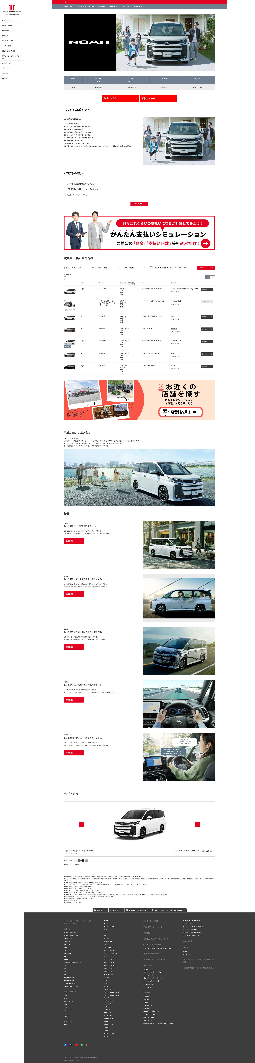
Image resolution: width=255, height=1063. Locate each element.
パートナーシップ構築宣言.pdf (191, 935)
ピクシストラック (108, 1025)
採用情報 (186, 941)
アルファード (67, 1007)
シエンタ (66, 1019)
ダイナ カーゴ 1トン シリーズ (111, 992)
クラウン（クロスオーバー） (111, 953)
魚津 (172, 353)
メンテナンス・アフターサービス (155, 959)
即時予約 (204, 289)
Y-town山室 (67, 941)
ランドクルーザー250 (109, 965)
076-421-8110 (175, 369)
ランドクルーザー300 (109, 968)
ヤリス (65, 1004)
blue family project (148, 1017)
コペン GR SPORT (108, 974)
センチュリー (107, 1036)
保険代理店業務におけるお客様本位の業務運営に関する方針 (159, 1024)
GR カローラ (107, 983)
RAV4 (105, 932)
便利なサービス (149, 965)
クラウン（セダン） (109, 950)
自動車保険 (146, 969)
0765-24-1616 (175, 356)
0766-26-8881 (175, 332)
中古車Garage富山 (69, 977)
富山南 (173, 366)
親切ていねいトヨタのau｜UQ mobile (153, 978)
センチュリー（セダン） (110, 1033)
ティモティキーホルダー (149, 1014)
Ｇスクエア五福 (176, 301)
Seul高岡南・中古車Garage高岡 (72, 962)
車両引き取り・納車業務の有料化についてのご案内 (157, 948)
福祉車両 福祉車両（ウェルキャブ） (157, 939)
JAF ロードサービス (148, 975)
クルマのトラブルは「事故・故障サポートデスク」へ (199, 960)
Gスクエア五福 (68, 938)
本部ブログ (186, 954)
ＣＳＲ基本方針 (147, 1005)
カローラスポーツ (68, 1001)
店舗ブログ (186, 951)
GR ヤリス (106, 977)
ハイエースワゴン (68, 1022)
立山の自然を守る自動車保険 (151, 1011)
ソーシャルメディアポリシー (191, 929)
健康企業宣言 (147, 999)
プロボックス (107, 1013)
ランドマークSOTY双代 (70, 933)
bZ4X (105, 944)
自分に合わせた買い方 (151, 953)
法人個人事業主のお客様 (152, 944)
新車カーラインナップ (72, 991)
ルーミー (66, 998)
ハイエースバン (108, 1004)
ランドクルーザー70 (109, 962)
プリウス (106, 921)
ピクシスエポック (108, 1019)
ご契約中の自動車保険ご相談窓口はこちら (198, 968)
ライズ (105, 935)
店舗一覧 (137, 6)
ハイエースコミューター (110, 1001)
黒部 (65, 974)
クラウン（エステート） (110, 959)
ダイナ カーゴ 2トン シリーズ (111, 995)
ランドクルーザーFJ (109, 971)
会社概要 (145, 1002)
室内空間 (91, 6)
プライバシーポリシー (189, 923)
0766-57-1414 (175, 319)
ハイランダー (107, 1010)
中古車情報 (147, 933)
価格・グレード (69, 6)
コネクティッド (124, 6)
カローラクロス (108, 941)
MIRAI (65, 1025)
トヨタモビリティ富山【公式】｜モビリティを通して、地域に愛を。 (79, 922)
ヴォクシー (67, 1016)
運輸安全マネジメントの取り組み (192, 932)
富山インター (67, 944)
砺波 (65, 968)
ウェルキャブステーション (71, 986)
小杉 (172, 316)
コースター (106, 986)
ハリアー (106, 929)
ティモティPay (147, 987)
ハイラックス (107, 1007)
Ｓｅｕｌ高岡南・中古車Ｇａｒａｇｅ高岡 (184, 289)
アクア (65, 995)
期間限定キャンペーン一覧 (152, 927)
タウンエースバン (108, 989)
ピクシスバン (107, 1022)
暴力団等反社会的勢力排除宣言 (191, 921)
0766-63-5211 (175, 292)
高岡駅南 (174, 328)
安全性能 (112, 6)
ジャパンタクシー (108, 1016)
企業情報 (146, 992)
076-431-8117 (175, 304)
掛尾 (65, 950)
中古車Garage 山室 (69, 980)
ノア (65, 2)
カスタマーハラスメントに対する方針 (193, 926)
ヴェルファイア (68, 1010)
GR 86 (105, 980)
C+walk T (106, 1030)
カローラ (106, 923)
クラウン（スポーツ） (110, 956)
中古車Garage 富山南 (69, 983)
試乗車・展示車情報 (150, 921)
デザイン (81, 6)
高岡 (65, 956)
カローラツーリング (109, 926)
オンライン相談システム (150, 981)
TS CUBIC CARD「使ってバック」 (152, 972)
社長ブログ (146, 1020)
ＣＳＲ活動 (146, 1008)
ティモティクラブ (148, 984)
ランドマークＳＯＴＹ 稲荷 (71, 936)
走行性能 (102, 6)
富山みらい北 (67, 953)
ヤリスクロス (107, 938)
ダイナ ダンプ (107, 998)
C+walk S (106, 1027)
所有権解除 (146, 996)
